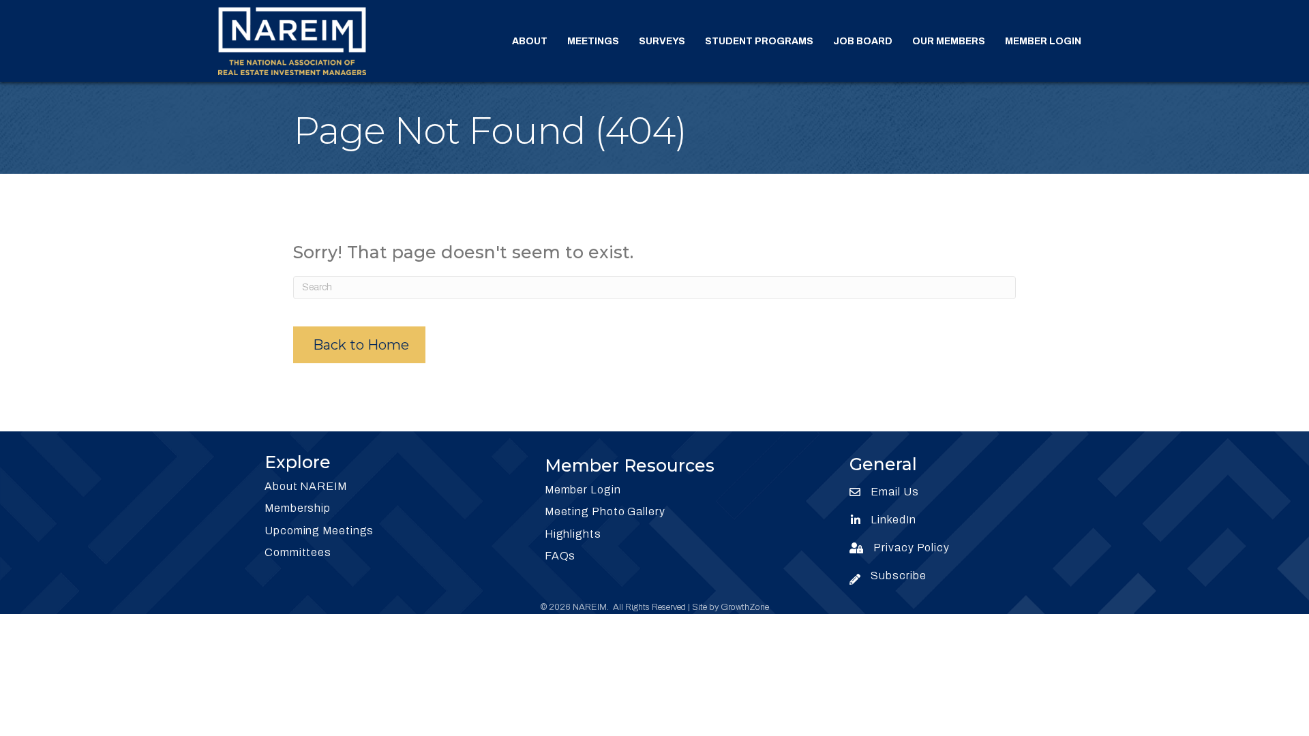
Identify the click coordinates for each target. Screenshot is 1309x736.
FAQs (560, 556)
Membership (298, 508)
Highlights (573, 534)
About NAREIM (306, 486)
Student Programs (759, 41)
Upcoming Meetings (319, 530)
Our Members (948, 41)
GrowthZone (745, 607)
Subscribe (898, 575)
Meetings (593, 41)
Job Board (862, 41)
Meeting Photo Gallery (605, 511)
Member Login (1043, 41)
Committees (298, 552)
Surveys (662, 41)
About (529, 41)
